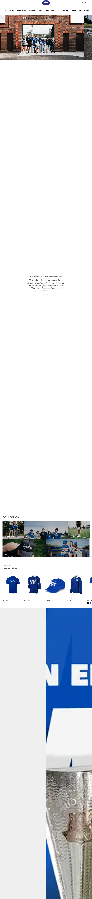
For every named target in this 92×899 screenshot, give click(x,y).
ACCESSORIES (65, 10)
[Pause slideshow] (44, 58)
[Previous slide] (1, 37)
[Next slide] (90, 37)
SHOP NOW (46, 42)
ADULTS (40, 10)
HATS (58, 10)
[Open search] (82, 3)
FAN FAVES (73, 10)
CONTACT (86, 10)
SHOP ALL (11, 10)
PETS (52, 10)
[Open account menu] (85, 3)
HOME (4, 10)
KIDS (47, 10)
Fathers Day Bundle (21, 10)
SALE (80, 10)
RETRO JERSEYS (32, 10)
